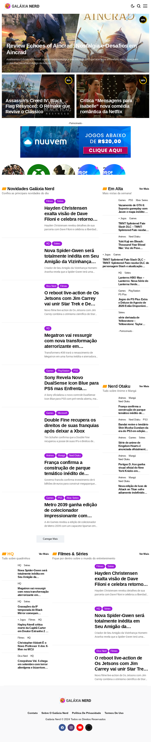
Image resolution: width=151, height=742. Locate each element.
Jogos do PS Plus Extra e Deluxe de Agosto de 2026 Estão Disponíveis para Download (133, 303)
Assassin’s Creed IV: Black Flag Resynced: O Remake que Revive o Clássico (38, 106)
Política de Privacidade (86, 712)
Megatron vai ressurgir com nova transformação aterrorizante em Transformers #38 (70, 341)
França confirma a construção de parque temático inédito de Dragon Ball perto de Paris (67, 468)
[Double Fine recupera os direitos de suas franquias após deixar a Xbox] (21, 423)
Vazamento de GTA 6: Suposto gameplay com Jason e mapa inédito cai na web (133, 209)
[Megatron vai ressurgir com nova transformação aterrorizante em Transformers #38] (21, 338)
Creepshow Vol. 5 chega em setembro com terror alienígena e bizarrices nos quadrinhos (33, 664)
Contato (33, 712)
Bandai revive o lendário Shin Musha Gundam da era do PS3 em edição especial (133, 428)
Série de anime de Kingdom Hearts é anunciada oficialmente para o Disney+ (132, 446)
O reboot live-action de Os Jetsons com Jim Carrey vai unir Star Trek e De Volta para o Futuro (71, 298)
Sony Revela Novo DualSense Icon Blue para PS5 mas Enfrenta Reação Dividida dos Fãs (71, 383)
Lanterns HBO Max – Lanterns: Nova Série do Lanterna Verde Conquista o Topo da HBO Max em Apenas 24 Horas (133, 281)
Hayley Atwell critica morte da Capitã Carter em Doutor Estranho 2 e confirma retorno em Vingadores (32, 628)
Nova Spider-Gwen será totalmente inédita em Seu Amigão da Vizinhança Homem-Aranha (71, 256)
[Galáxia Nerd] (22, 6)
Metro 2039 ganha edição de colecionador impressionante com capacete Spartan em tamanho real (70, 510)
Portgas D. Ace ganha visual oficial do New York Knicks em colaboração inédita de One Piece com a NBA (132, 468)
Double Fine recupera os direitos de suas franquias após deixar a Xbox (71, 425)
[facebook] (62, 727)
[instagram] (71, 727)
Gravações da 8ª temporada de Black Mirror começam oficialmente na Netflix (31, 610)
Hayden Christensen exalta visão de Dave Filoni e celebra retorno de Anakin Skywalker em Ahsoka (70, 213)
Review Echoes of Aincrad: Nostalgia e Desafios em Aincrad (71, 49)
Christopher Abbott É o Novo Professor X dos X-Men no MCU (33, 646)
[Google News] (88, 727)
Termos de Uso (114, 712)
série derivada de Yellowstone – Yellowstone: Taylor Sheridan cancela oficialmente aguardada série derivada (132, 321)
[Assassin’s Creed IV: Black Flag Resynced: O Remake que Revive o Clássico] (38, 96)
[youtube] (79, 727)
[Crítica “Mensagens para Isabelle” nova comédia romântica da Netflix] (112, 96)
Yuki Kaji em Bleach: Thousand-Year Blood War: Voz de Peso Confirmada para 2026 (131, 245)
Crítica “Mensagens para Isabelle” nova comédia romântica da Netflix (106, 106)
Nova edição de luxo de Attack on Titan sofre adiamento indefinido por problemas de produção (132, 489)
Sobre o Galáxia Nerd (54, 712)
